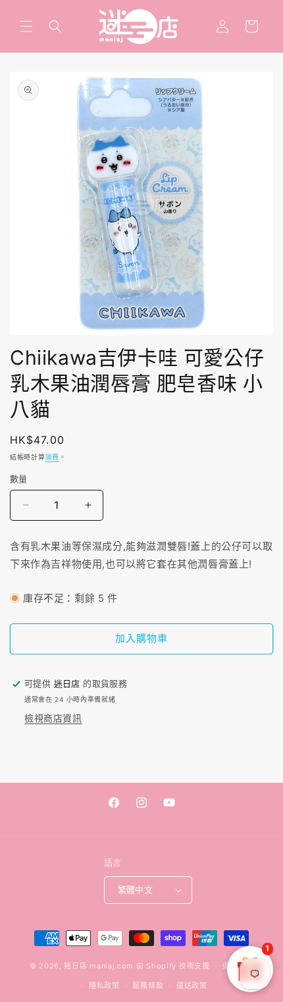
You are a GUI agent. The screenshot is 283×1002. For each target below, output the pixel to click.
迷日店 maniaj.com (99, 965)
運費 (52, 457)
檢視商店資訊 (53, 718)
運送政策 (191, 985)
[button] (26, 26)
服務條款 (147, 985)
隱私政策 (104, 985)
